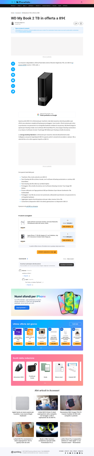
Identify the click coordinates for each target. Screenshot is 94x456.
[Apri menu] (31, 2)
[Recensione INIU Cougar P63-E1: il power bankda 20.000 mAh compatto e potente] (71, 402)
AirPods (31, 5)
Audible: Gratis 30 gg (30, 338)
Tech (59, 5)
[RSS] (82, 453)
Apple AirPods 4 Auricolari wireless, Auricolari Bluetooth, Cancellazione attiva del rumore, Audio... (42, 222)
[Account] (81, 2)
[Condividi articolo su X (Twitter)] (13, 69)
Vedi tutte (75, 324)
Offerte (65, 5)
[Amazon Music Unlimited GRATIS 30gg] (18, 331)
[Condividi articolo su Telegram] (13, 80)
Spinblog (31, 451)
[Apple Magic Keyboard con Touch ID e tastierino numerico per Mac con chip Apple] (53, 331)
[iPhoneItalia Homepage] (23, 2)
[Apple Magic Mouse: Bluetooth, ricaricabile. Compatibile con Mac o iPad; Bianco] (65, 331)
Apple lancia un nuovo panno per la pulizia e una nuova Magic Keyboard (23, 414)
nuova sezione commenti (25, 31)
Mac (24, 5)
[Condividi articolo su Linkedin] (13, 75)
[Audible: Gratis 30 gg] (29, 331)
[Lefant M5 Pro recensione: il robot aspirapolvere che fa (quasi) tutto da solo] (23, 429)
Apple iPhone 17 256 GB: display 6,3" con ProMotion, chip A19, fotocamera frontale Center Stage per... (42, 236)
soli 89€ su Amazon (32, 206)
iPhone (13, 5)
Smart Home (46, 5)
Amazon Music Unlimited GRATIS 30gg (18, 338)
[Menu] (12, 2)
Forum (54, 5)
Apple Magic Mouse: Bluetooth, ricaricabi (65, 338)
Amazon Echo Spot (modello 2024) (41, 338)
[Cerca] (14, 2)
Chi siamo (61, 451)
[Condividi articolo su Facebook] (13, 64)
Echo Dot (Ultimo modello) (77, 338)
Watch (38, 5)
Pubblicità (80, 451)
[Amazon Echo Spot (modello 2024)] (41, 331)
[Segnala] (29, 276)
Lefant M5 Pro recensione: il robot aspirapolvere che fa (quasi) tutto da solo (23, 440)
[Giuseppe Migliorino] (12, 23)
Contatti (66, 451)
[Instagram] (72, 453)
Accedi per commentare (66, 264)
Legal (71, 451)
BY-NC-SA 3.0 (35, 452)
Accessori (18, 13)
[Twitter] (68, 453)
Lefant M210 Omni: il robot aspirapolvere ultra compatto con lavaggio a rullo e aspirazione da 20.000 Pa (47, 414)
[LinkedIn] (80, 453)
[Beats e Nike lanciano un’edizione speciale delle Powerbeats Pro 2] (47, 429)
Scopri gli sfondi (20, 307)
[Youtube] (70, 453)
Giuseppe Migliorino (20, 22)
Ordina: (65, 258)
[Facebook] (65, 453)
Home (12, 13)
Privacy (75, 451)
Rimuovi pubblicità (47, 57)
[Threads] (75, 453)
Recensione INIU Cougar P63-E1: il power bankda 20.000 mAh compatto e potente (71, 414)
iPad (19, 5)
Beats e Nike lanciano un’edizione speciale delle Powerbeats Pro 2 (47, 440)
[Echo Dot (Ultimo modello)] (77, 331)
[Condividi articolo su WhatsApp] (13, 86)
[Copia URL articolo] (13, 91)
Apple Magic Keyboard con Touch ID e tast (53, 338)
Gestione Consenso (43, 452)
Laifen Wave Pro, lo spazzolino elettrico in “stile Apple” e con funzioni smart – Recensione (71, 440)
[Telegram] (77, 453)
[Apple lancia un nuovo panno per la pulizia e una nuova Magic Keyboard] (23, 402)
